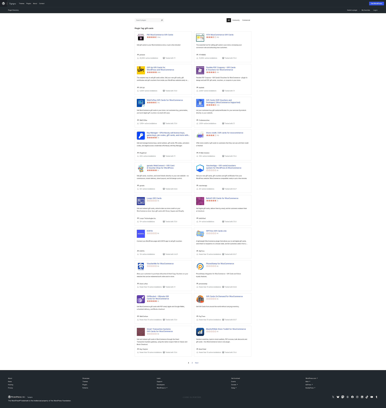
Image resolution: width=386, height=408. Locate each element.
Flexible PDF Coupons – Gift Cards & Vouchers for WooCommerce (221, 68)
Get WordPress (376, 3)
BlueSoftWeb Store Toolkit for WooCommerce (226, 329)
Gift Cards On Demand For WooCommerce (224, 296)
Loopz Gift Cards (154, 198)
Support (159, 381)
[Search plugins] (162, 20)
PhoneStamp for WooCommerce (220, 264)
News (10, 381)
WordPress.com (312, 378)
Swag (234, 388)
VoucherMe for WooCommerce (160, 264)
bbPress (309, 384)
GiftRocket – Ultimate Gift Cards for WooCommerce (158, 297)
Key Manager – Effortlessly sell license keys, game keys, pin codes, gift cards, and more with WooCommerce (167, 134)
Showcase (85, 378)
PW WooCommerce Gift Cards (160, 35)
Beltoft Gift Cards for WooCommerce (222, 198)
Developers (161, 384)
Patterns (85, 388)
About (10, 378)
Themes (85, 381)
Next (196, 363)
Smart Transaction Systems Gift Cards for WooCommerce (160, 330)
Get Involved (235, 378)
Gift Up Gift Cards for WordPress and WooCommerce (160, 68)
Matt (308, 381)
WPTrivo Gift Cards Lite (216, 231)
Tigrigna (29, 397)
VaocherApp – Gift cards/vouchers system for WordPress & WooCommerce (223, 166)
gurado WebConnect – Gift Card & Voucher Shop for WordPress (160, 166)
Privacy (10, 388)
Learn (159, 378)
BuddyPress (310, 388)
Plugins (84, 384)
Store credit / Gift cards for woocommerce (224, 133)
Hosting (10, 384)
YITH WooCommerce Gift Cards (220, 35)
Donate (234, 384)
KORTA (150, 231)
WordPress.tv (162, 388)
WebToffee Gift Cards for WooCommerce (165, 100)
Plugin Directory (13, 10)
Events (233, 381)
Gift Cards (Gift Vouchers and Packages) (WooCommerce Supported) (223, 101)
